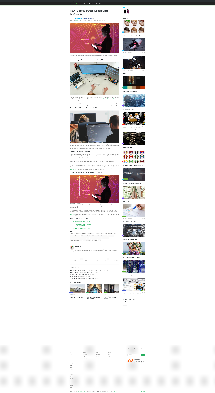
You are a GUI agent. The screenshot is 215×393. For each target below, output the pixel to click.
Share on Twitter (79, 18)
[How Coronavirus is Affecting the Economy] (134, 266)
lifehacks (103, 235)
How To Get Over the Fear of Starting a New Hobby (80, 274)
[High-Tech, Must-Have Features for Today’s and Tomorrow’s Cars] (77, 288)
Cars (71, 354)
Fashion (71, 365)
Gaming (71, 369)
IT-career (83, 235)
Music (109, 354)
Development (85, 350)
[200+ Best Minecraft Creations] (134, 100)
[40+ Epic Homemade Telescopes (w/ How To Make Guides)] (134, 62)
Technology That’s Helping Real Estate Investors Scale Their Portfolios (111, 297)
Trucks (71, 387)
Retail (71, 383)
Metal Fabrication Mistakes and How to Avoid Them (82, 221)
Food (71, 367)
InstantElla (124, 303)
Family (71, 363)
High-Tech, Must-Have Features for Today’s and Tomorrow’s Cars (77, 296)
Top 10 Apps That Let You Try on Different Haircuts (132, 35)
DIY (70, 358)
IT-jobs (89, 235)
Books (109, 350)
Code (97, 350)
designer (84, 233)
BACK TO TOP (143, 391)
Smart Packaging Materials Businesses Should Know (80, 276)
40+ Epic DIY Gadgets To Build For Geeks (131, 53)
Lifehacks (77, 7)
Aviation (71, 350)
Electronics (72, 361)
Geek (88, 3)
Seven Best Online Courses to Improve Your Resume (82, 224)
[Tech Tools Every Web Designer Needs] (134, 82)
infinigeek (76, 20)
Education (72, 7)
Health (71, 372)
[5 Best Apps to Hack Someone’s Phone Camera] (134, 174)
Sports (109, 356)
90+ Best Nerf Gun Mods (127, 147)
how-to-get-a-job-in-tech (110, 233)
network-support (110, 235)
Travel (71, 385)
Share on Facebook (88, 18)
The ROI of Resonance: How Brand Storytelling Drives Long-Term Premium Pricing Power (87, 270)
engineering (90, 233)
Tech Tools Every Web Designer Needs (130, 91)
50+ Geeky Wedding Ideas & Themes (130, 201)
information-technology (75, 235)
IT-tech (94, 235)
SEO (83, 363)
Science (97, 356)
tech (82, 240)
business (72, 233)
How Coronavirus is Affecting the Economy (131, 275)
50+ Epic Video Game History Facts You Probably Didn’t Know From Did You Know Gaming (133, 128)
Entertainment (99, 3)
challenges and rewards (94, 206)
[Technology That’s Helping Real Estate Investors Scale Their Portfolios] (111, 288)
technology (95, 240)
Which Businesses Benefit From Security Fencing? (81, 228)
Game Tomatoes (126, 301)
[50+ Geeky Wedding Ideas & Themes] (134, 192)
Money (71, 380)
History (71, 374)
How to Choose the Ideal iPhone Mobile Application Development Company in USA (94, 297)
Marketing (85, 358)
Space (97, 358)
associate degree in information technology (107, 98)
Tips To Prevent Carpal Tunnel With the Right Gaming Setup (81, 272)
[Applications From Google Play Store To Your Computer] (134, 284)
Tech (84, 3)
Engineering (98, 354)
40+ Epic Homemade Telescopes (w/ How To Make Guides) (132, 73)
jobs (98, 235)
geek (103, 233)
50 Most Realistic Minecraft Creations (130, 239)
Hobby (71, 376)
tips (100, 240)
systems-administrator (75, 240)
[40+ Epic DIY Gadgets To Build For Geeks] (134, 44)
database (78, 233)
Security (84, 361)
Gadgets (84, 352)
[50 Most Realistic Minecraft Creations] (134, 230)
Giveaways (85, 354)
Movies (109, 352)
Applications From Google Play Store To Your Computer (133, 293)
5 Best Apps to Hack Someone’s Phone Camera (132, 183)
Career (71, 352)
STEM (92, 3)
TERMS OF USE (115, 391)
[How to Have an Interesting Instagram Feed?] (134, 248)
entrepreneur (97, 233)
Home (84, 356)
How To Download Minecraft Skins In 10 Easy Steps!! (133, 165)
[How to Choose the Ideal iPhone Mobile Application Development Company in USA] (94, 288)
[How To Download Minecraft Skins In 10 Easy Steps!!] (134, 156)
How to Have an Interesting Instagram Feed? (131, 257)
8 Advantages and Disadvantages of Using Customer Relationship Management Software (133, 220)
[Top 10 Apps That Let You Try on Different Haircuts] (134, 26)
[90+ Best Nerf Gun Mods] (134, 138)
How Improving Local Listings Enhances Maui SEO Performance (82, 278)
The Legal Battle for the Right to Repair (79, 225)
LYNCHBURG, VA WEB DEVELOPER (82, 391)
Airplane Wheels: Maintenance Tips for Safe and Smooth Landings (84, 222)
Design (71, 356)
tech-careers (87, 240)
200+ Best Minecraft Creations (128, 109)
